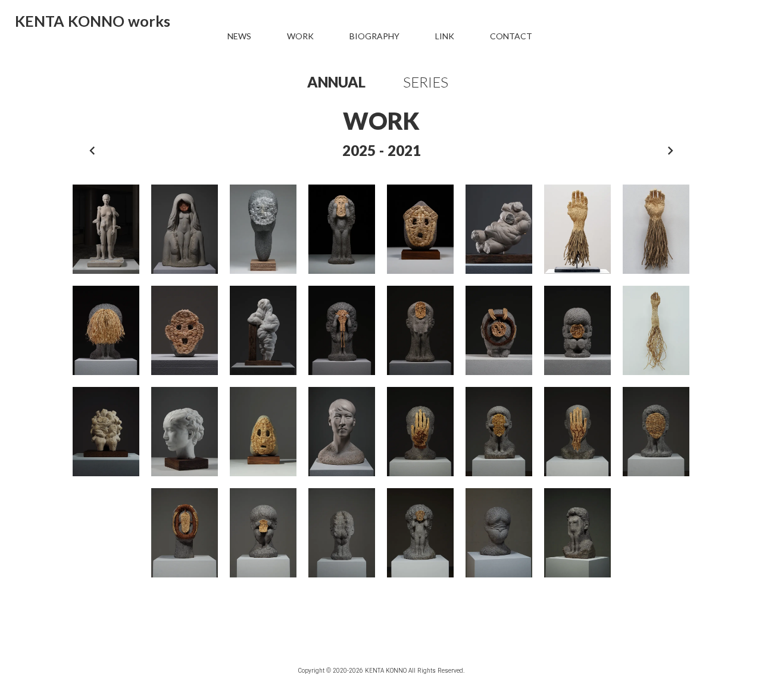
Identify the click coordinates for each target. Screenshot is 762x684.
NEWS (239, 36)
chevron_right (670, 150)
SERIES (425, 81)
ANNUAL (336, 81)
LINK (444, 36)
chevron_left (92, 150)
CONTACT (511, 36)
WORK (300, 36)
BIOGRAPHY (374, 36)
